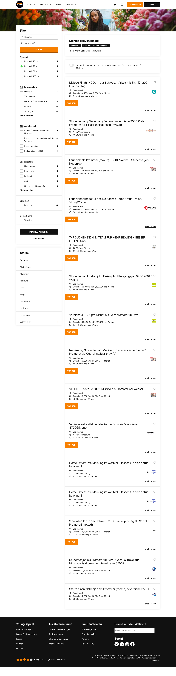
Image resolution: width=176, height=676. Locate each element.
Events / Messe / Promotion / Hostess (37, 131)
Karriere (85, 639)
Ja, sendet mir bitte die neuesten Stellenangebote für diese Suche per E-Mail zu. (109, 66)
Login (152, 4)
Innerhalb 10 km (31, 61)
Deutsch (28, 205)
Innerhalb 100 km (31, 76)
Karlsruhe (24, 281)
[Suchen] (122, 4)
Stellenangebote (89, 629)
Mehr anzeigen (27, 115)
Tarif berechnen (56, 634)
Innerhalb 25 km (31, 66)
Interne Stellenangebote (26, 634)
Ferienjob (28, 91)
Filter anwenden (38, 232)
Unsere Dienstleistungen (59, 629)
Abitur (27, 181)
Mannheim (24, 274)
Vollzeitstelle (29, 96)
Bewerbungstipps (89, 634)
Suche (38, 49)
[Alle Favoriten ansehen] (115, 4)
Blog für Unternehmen (58, 639)
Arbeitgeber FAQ (56, 644)
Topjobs (27, 220)
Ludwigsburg (25, 322)
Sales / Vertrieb (31, 146)
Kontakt (59, 4)
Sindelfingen (25, 267)
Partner (19, 644)
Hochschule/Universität (34, 186)
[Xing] (117, 644)
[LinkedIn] (122, 644)
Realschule (29, 171)
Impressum (155, 660)
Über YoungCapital (24, 629)
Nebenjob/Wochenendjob (35, 101)
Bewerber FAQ (88, 644)
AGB (138, 658)
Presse (19, 639)
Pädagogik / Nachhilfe (34, 151)
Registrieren (135, 4)
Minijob (27, 106)
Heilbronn (24, 308)
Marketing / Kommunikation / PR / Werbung (39, 139)
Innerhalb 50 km (31, 71)
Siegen (23, 294)
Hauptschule (29, 166)
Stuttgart (24, 260)
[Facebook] (133, 644)
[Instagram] (127, 644)
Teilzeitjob (28, 111)
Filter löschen (38, 238)
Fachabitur (29, 176)
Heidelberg (25, 301)
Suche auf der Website (130, 624)
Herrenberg (25, 315)
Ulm (21, 287)
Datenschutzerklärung (150, 658)
